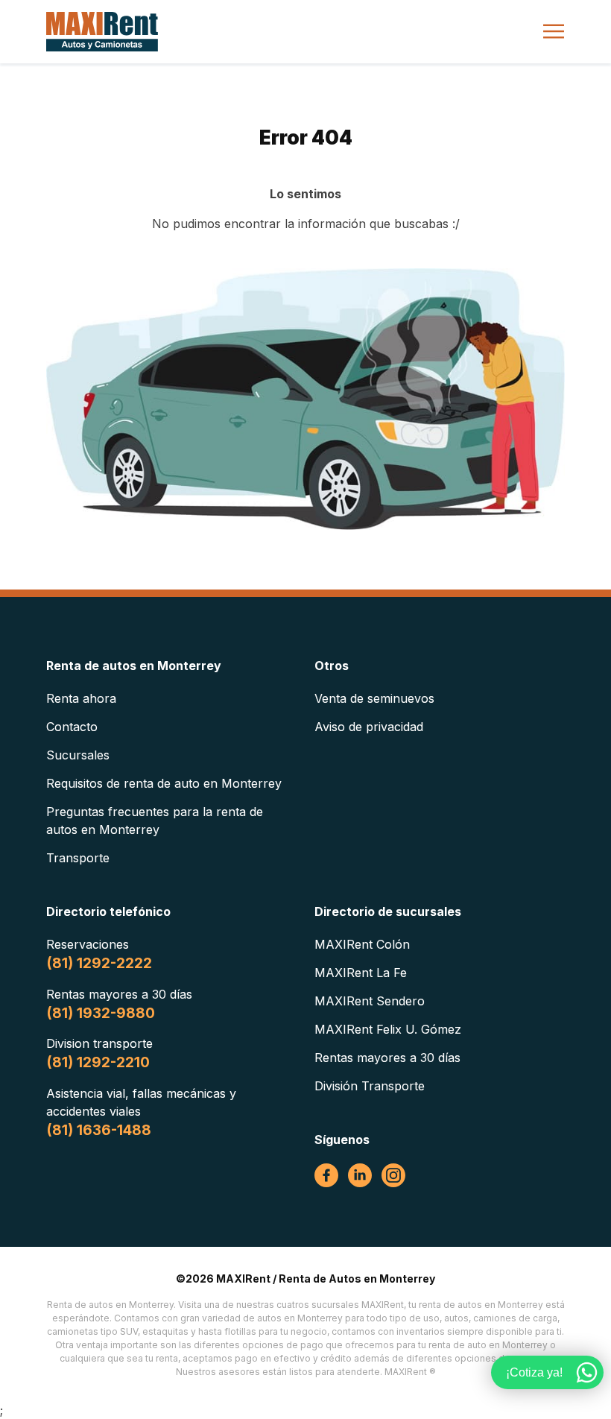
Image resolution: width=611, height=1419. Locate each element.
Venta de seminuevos (374, 698)
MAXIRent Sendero (369, 1000)
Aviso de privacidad (368, 726)
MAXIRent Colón (362, 944)
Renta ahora (81, 698)
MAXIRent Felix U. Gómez (387, 1029)
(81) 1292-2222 (99, 963)
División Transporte (369, 1085)
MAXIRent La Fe (360, 972)
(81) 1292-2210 (98, 1062)
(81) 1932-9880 (100, 1013)
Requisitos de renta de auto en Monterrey (164, 783)
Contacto (72, 726)
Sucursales (78, 755)
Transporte (78, 857)
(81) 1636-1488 (98, 1130)
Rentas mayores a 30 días (387, 1057)
